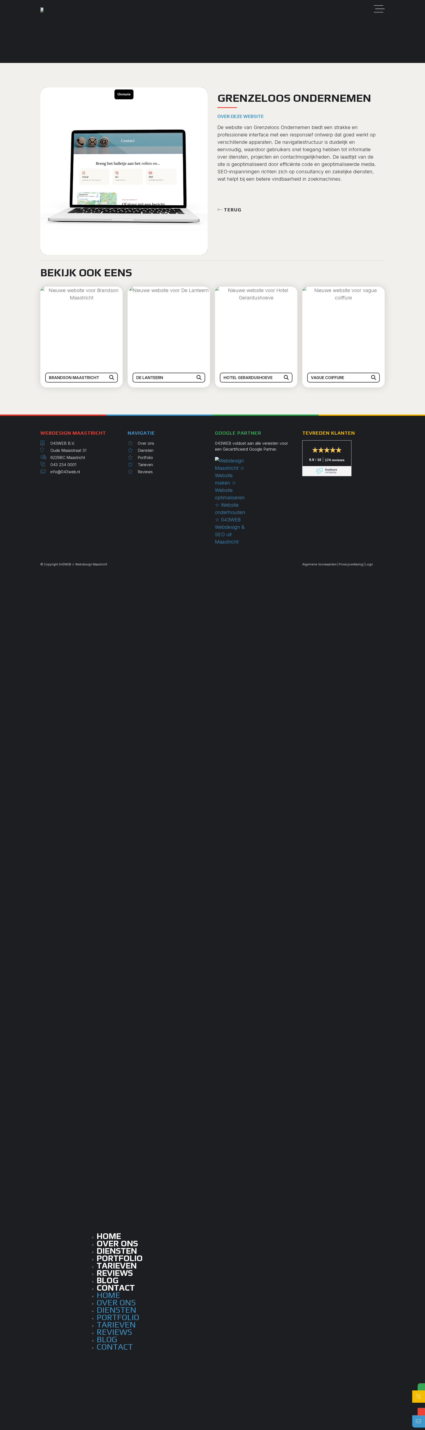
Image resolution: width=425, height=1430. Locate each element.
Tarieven (116, 1324)
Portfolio (118, 1317)
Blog (107, 1339)
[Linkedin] (45, 483)
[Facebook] (49, 483)
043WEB (65, 564)
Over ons (116, 1302)
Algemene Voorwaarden (319, 564)
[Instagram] (41, 483)
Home (108, 1295)
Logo (369, 564)
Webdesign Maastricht (91, 564)
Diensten (116, 1309)
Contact (116, 1287)
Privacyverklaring (351, 564)
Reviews (114, 1332)
